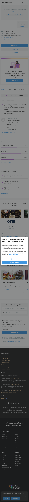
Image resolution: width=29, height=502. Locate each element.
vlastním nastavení (13, 254)
